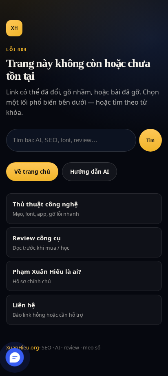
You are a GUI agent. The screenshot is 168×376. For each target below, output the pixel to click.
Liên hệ (48, 309)
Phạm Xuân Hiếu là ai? (47, 276)
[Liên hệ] (15, 357)
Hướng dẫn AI (89, 171)
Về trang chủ (32, 171)
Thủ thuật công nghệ (46, 208)
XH (14, 28)
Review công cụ (41, 242)
